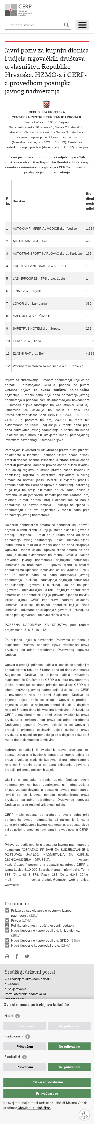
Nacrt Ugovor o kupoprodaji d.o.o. (35, 945)
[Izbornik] (82, 25)
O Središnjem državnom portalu (28, 979)
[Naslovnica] (47, 10)
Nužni (9, 1016)
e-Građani (12, 984)
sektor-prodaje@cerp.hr (48, 879)
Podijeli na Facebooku (17, 956)
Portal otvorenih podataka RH (26, 994)
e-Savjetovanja (15, 989)
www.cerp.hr (14, 884)
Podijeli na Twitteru (26, 956)
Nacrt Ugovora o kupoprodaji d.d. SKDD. (40, 940)
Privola (16, 920)
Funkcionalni (14, 1036)
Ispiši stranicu (7, 956)
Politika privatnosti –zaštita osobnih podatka (42, 925)
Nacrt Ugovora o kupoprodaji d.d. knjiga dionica (45, 930)
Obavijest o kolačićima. (34, 1108)
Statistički (12, 1057)
